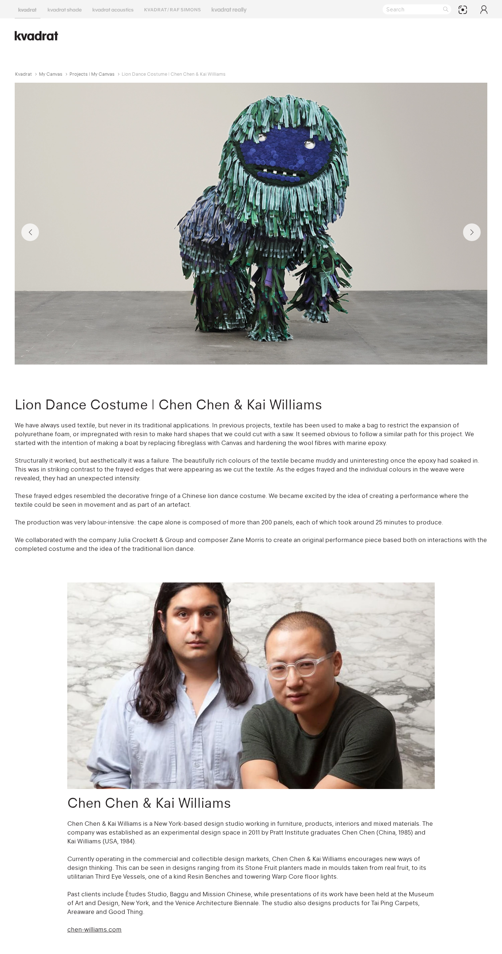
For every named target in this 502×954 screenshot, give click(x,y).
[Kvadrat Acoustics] (113, 9)
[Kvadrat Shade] (64, 9)
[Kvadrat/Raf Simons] (172, 9)
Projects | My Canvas (92, 74)
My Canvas (50, 74)
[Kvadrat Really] (229, 9)
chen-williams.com (94, 929)
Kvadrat (23, 74)
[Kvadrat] (27, 9)
